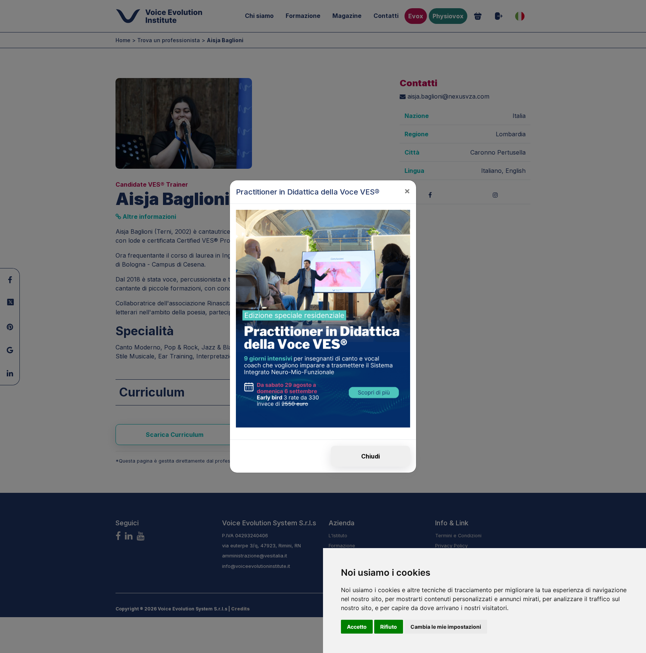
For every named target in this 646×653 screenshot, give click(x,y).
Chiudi (370, 456)
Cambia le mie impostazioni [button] (445, 627)
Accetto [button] (357, 627)
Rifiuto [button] (388, 627)
